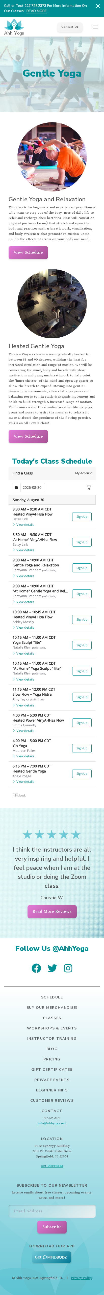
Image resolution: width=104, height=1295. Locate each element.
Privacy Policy (81, 1278)
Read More (37, 11)
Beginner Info (52, 1090)
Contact (52, 1111)
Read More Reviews (52, 911)
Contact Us (70, 27)
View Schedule (28, 252)
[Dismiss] (98, 6)
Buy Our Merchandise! (52, 1007)
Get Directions (52, 1166)
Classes (52, 1018)
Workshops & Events (52, 1028)
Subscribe (52, 1227)
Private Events (52, 1080)
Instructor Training (52, 1038)
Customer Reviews (52, 1100)
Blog (52, 1049)
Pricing (52, 1059)
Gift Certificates (52, 1069)
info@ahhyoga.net (52, 1123)
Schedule (52, 997)
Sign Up (81, 516)
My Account (83, 473)
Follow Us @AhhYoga (52, 948)
